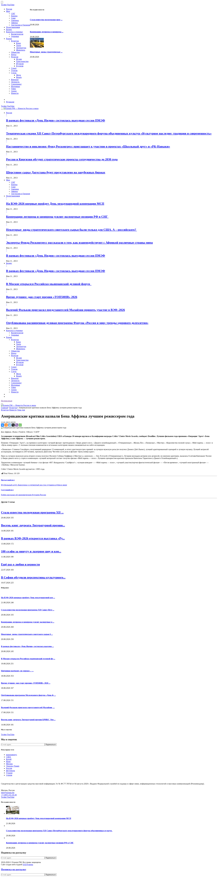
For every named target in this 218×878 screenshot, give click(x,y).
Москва (9, 764)
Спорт (14, 68)
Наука (13, 54)
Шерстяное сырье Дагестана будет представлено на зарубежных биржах (55, 172)
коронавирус (11, 755)
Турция (9, 773)
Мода (18, 75)
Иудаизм (20, 64)
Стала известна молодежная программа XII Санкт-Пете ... (27, 610)
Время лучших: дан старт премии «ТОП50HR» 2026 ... (25, 683)
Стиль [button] (13, 371)
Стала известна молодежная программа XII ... (32, 512)
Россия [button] (9, 113)
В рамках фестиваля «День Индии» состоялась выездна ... (27, 646)
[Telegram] (9, 425)
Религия (14, 57)
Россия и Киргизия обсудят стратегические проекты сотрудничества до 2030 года (62, 159)
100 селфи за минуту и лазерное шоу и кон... (31, 551)
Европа (14, 16)
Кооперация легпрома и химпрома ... (46, 32)
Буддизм (19, 66)
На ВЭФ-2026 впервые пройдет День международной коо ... (28, 598)
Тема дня (21, 410)
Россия (9, 9)
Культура (15, 41)
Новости (15, 93)
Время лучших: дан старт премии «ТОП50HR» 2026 (41, 297)
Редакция (10, 102)
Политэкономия (13, 27)
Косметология (17, 34)
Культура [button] (15, 340)
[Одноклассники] (6, 425)
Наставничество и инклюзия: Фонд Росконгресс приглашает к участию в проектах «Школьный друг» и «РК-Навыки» (88, 146)
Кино (18, 43)
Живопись (20, 50)
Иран (8, 761)
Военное (15, 80)
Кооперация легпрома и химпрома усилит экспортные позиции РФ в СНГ (57, 216)
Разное (9, 39)
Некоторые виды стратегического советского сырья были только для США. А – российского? (71, 229)
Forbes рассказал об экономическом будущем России (23, 495)
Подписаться (6, 401)
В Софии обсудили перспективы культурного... (33, 577)
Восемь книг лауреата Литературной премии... (33, 525)
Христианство (22, 61)
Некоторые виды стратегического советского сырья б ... (27, 634)
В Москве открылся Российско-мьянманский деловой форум (48, 284)
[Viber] (16, 425)
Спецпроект (16, 84)
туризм (9, 775)
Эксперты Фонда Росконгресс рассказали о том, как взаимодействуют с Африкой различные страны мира (79, 242)
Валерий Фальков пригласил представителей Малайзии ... (28, 707)
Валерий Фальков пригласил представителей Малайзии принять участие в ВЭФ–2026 (65, 309)
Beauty (19, 77)
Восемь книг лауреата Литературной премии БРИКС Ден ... (28, 720)
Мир (8, 11)
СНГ (13, 14)
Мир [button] (8, 180)
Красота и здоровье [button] (14, 330)
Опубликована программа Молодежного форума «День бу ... (28, 695)
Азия (13, 18)
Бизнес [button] (9, 263)
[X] (13, 425)
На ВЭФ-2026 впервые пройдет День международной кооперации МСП (55, 203)
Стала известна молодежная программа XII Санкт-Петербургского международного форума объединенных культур (59, 831)
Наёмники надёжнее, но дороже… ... (17, 671)
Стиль (13, 73)
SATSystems (28, 864)
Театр (18, 45)
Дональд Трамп (12, 766)
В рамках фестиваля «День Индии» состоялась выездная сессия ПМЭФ (55, 120)
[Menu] (2, 109)
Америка (15, 20)
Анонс (14, 91)
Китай (8, 759)
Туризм (14, 70)
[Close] (2, 2)
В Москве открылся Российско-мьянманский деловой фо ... (28, 659)
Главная (4, 408)
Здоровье (15, 36)
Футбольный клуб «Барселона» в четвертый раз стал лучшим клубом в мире (34, 485)
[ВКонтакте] (2, 425)
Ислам (19, 59)
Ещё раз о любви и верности (20, 564)
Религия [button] (14, 355)
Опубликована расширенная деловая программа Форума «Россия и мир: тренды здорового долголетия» (77, 322)
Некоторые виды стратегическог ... (46, 52)
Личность (15, 82)
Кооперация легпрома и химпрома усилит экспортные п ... (27, 622)
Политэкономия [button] (13, 196)
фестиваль (10, 770)
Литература (21, 48)
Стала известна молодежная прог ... (46, 20)
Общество (15, 52)
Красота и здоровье (14, 32)
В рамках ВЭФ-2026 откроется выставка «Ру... (33, 538)
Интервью (15, 86)
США (8, 757)
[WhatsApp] (20, 425)
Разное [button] (9, 337)
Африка (14, 23)
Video (13, 89)
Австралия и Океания (20, 25)
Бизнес (9, 29)
